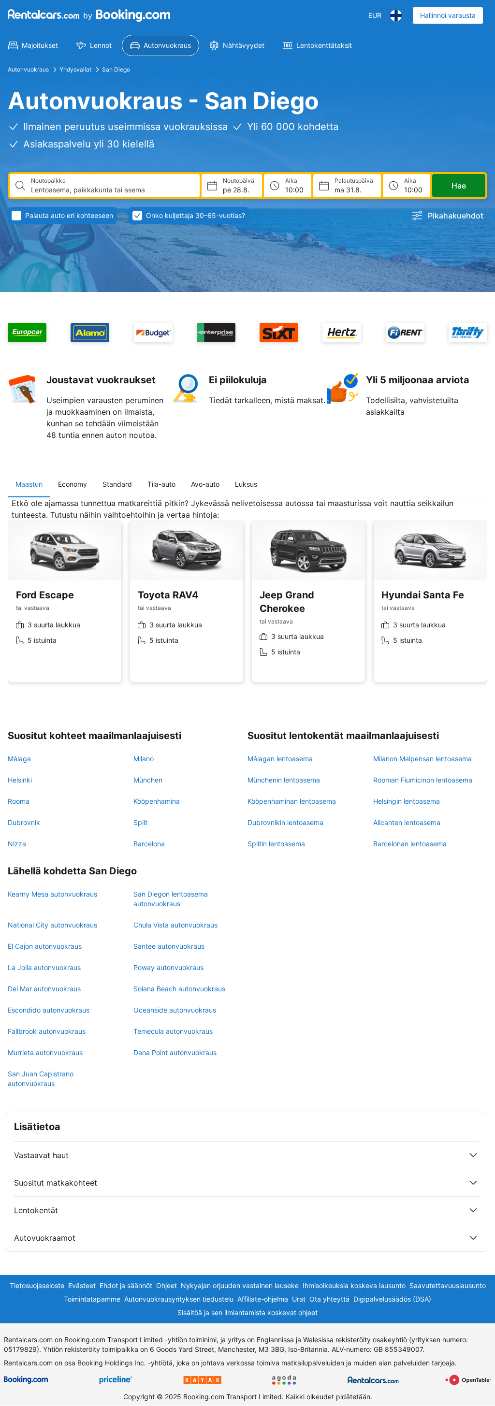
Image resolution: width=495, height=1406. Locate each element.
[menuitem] (33, 45)
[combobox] (111, 190)
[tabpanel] (247, 597)
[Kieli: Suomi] (396, 15)
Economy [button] (72, 484)
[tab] (29, 484)
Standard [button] (117, 484)
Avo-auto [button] (205, 484)
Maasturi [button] (29, 484)
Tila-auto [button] (161, 484)
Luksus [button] (246, 484)
